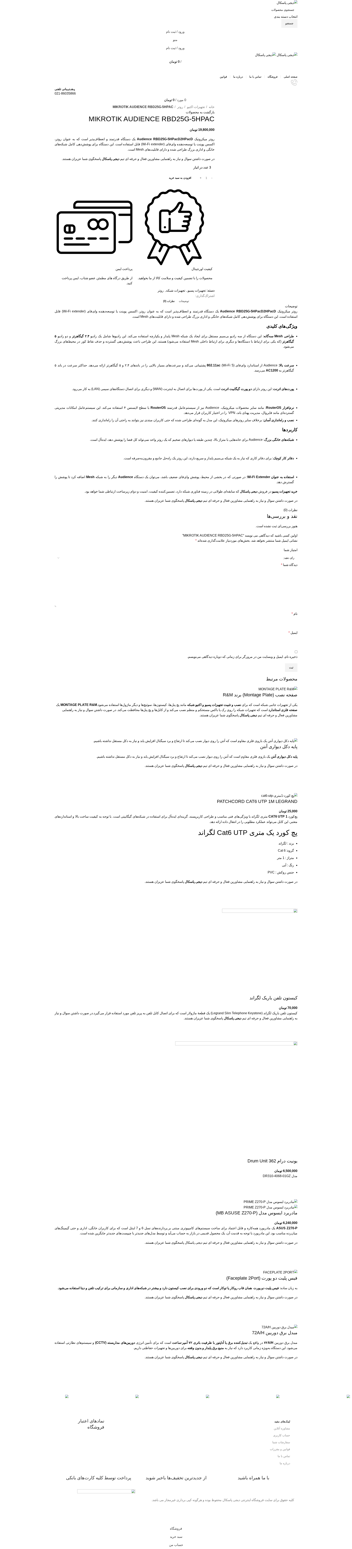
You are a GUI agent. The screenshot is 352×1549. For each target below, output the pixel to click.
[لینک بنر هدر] (176, 774)
